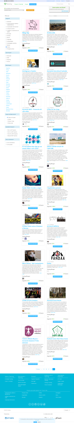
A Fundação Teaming (9, 379)
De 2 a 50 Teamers (12, 130)
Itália (7, 71)
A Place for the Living (53, 109)
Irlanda (7, 100)
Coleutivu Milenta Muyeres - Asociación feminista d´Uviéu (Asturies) (30, 341)
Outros (8, 47)
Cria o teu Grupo (21, 380)
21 (48, 369)
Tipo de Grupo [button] (8, 52)
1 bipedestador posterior (54, 188)
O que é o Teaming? (19, 4)
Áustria (7, 75)
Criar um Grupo (33, 4)
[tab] (12, 19)
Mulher (8, 45)
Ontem (9, 119)
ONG (8, 57)
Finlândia (8, 102)
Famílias (9, 35)
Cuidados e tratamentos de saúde (13, 31)
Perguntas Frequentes (35, 379)
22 (51, 369)
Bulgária (8, 89)
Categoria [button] (7, 18)
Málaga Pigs (25, 33)
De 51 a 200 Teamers (12, 132)
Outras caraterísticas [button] (9, 139)
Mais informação (65, 11)
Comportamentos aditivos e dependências (12, 24)
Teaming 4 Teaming (48, 382)
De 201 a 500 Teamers (13, 133)
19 (43, 369)
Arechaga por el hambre (29, 71)
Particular (9, 55)
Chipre (7, 93)
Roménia (8, 84)
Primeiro (38, 369)
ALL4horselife (51, 33)
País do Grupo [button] (8, 65)
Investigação (58, 392)
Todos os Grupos (11, 117)
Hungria (8, 91)
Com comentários (11, 142)
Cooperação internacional (12, 26)
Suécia (7, 107)
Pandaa (49, 263)
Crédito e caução (61, 381)
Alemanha (8, 73)
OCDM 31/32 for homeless (30, 300)
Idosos (8, 37)
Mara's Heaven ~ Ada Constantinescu (32, 263)
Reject (39, 422)
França (7, 69)
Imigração (9, 39)
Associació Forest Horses (54, 300)
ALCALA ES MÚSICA (53, 226)
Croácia (8, 94)
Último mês (10, 123)
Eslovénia (8, 96)
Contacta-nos (33, 383)
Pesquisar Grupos (30, 10)
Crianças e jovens (11, 28)
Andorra (8, 98)
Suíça (7, 82)
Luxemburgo (9, 103)
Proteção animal (10, 49)
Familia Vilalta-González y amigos (31, 188)
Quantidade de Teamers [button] (9, 126)
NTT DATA (60, 379)
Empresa (9, 59)
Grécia (7, 87)
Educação (9, 33)
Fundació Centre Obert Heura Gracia (57, 339)
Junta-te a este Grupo (33, 50)
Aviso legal (33, 381)
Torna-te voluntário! (48, 384)
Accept (35, 422)
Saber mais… (24, 41)
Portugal (8, 86)
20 (46, 369)
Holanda (8, 78)
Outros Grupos (58, 397)
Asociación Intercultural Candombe (57, 71)
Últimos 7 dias (11, 121)
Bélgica (7, 77)
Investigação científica (12, 43)
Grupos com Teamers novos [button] (10, 114)
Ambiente (9, 21)
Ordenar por (51, 15)
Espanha (8, 68)
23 (53, 369)
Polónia (8, 105)
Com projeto (9, 144)
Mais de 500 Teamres (12, 135)
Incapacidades (10, 41)
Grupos (26, 4)
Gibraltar (8, 110)
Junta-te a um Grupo (22, 382)
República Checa (9, 109)
